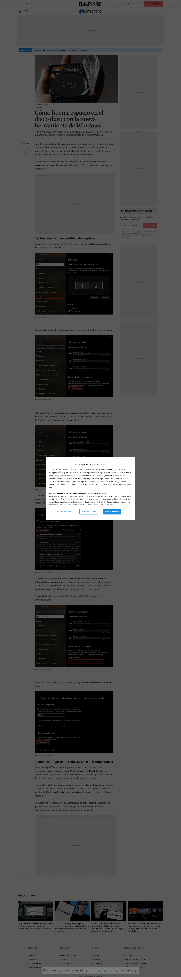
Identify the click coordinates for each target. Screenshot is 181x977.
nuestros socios (85, 469)
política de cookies (110, 484)
